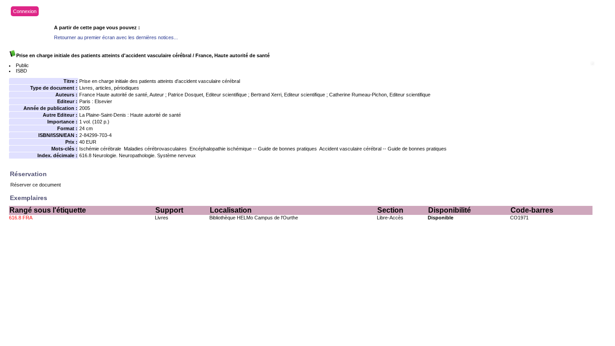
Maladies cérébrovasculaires (155, 148)
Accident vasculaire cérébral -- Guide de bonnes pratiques (383, 148)
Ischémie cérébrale (100, 148)
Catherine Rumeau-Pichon (358, 94)
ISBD (21, 70)
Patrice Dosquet (185, 94)
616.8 (85, 155)
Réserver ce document (35, 184)
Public (22, 65)
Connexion (24, 11)
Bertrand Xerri (266, 94)
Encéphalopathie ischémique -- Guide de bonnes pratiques (253, 148)
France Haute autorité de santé (113, 94)
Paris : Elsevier (95, 101)
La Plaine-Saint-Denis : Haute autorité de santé (130, 115)
